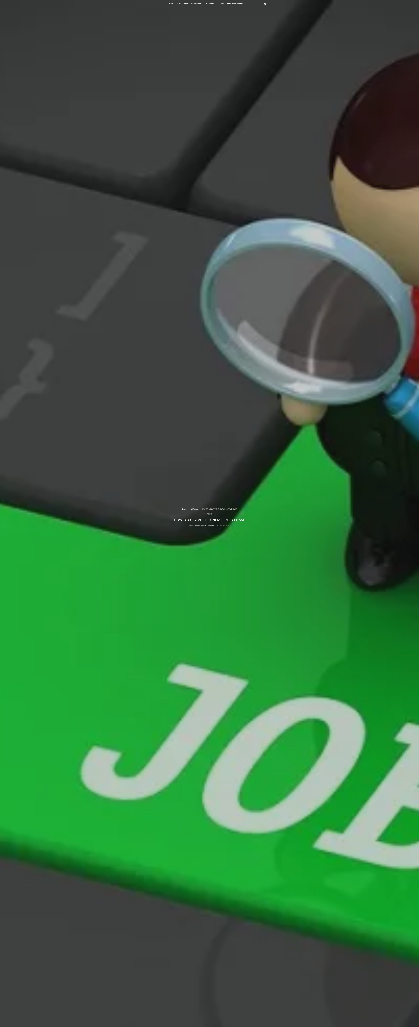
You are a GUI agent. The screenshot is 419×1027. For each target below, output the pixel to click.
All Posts (194, 509)
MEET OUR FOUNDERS (235, 4)
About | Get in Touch (192, 4)
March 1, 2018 (213, 525)
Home (171, 4)
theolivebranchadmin (197, 525)
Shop (222, 4)
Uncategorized (209, 514)
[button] (272, 4)
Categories (209, 4)
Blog (179, 4)
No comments (225, 525)
